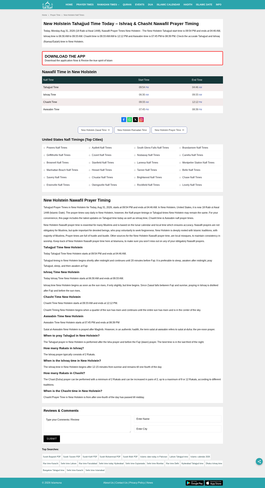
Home (69, 4)
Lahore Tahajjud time (179, 457)
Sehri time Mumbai (155, 463)
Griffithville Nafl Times (58, 155)
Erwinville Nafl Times (58, 185)
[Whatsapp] (129, 119)
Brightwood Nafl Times (149, 177)
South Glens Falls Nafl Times (153, 147)
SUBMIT (52, 438)
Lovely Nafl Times (192, 185)
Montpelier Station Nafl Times (198, 162)
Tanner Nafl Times (147, 170)
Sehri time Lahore (68, 463)
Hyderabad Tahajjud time (192, 463)
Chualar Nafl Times (102, 177)
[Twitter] (135, 119)
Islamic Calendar (168, 4)
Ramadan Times (107, 4)
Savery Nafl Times (57, 177)
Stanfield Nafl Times (103, 162)
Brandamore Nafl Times (195, 147)
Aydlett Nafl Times (102, 147)
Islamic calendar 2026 (200, 457)
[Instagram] (141, 119)
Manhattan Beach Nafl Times (62, 170)
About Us (108, 482)
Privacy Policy (137, 482)
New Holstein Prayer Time (168, 130)
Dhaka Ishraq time (214, 463)
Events (139, 4)
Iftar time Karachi (50, 463)
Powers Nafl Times (57, 147)
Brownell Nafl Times (58, 162)
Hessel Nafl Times (102, 170)
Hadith (188, 4)
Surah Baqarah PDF (52, 457)
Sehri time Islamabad (95, 470)
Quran (127, 4)
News (150, 482)
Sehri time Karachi (75, 470)
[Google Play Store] (177, 58)
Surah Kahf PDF (90, 457)
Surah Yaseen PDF (71, 457)
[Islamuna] (47, 4)
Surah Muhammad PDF (110, 457)
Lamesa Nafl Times (147, 162)
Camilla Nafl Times (192, 155)
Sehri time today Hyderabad (111, 463)
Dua (150, 4)
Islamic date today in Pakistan (153, 457)
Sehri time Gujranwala (135, 463)
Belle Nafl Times (191, 170)
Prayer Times (85, 4)
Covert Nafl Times (101, 155)
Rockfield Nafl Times (148, 185)
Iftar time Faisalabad (88, 463)
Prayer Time (55, 15)
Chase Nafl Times (192, 177)
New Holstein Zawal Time (94, 130)
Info (218, 4)
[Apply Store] (206, 58)
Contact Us (121, 482)
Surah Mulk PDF (130, 457)
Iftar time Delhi (172, 463)
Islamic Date (204, 4)
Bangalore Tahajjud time (53, 470)
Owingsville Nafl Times (104, 185)
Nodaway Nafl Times (148, 155)
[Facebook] (123, 119)
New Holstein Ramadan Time (132, 130)
